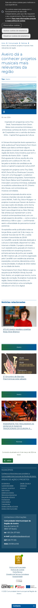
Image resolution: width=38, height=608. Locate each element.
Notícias (24, 43)
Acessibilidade (17, 576)
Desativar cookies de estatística (16, 36)
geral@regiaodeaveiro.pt (20, 536)
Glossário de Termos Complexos (17, 574)
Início (3, 43)
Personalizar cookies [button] (11, 25)
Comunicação (13, 43)
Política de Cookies (17, 570)
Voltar (9, 460)
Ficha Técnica (17, 572)
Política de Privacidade (17, 567)
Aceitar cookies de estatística (15, 31)
